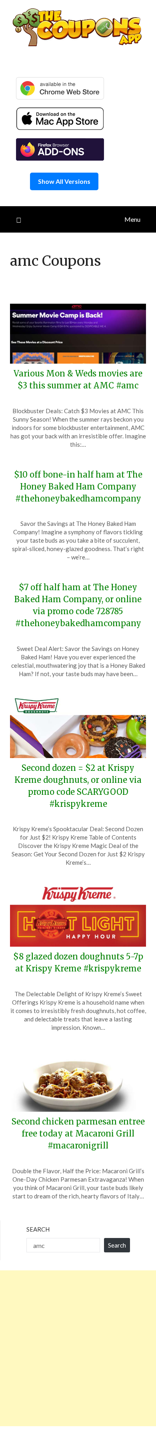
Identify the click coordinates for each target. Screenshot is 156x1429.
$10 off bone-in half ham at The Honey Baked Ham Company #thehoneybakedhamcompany (78, 487)
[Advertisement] (78, 1348)
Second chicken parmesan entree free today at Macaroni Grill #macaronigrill (78, 1133)
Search (38, 1229)
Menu (132, 219)
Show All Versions (64, 181)
